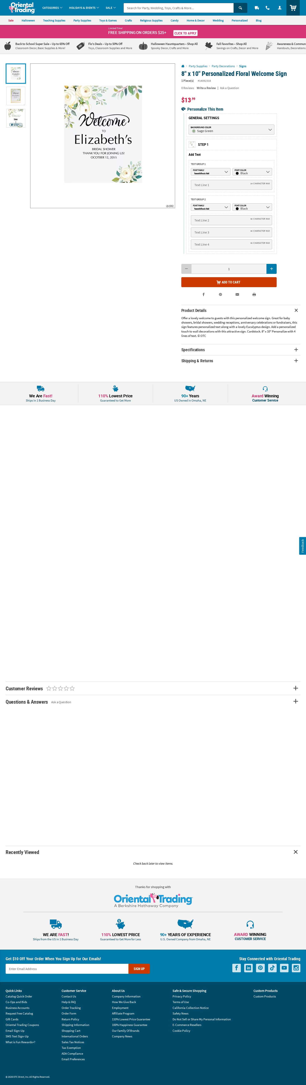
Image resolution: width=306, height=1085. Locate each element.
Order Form (69, 1013)
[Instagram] (296, 968)
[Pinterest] (260, 968)
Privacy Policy (182, 996)
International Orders (75, 1036)
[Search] (240, 8)
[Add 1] (271, 269)
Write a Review (206, 88)
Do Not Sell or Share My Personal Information (202, 1019)
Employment (120, 1008)
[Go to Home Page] (182, 66)
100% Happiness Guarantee (129, 1025)
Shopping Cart (71, 1031)
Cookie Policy (181, 1031)
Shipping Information (75, 1025)
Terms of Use (181, 1002)
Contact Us (69, 996)
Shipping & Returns (197, 360)
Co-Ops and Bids (16, 1002)
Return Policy (70, 1019)
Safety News (180, 1013)
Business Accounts (17, 1008)
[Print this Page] (254, 294)
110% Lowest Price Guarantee (131, 1019)
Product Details (193, 310)
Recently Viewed (22, 852)
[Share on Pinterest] (220, 294)
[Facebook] (236, 968)
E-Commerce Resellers (187, 1025)
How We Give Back (124, 1002)
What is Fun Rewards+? (20, 1042)
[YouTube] (284, 968)
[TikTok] (272, 968)
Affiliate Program (123, 1013)
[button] (102, 136)
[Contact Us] (267, 8)
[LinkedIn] (248, 968)
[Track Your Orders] (256, 8)
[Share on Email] (237, 294)
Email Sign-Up (15, 1031)
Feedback (302, 546)
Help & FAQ (69, 1002)
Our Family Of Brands (125, 1031)
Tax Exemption (71, 1048)
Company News (122, 1036)
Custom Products (265, 996)
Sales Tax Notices (73, 1042)
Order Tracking (71, 1008)
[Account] (279, 8)
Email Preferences (73, 1059)
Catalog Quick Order (19, 996)
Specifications (193, 349)
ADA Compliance (72, 1053)
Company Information (126, 996)
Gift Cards (12, 1019)
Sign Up (139, 968)
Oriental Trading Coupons (22, 1025)
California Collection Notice (191, 1008)
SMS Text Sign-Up (17, 1036)
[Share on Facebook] (203, 294)
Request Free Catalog (19, 1013)
